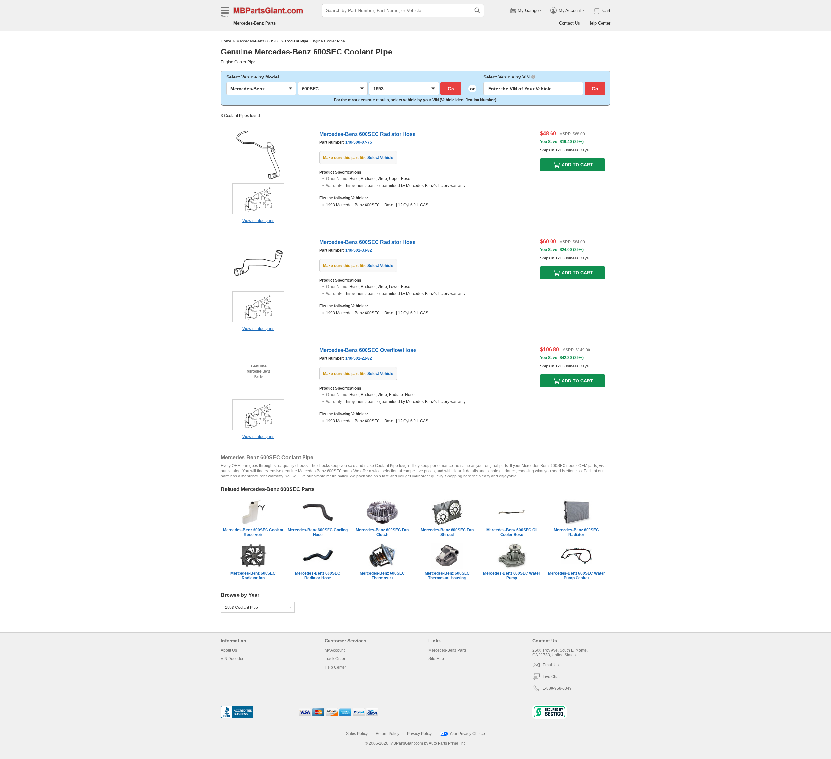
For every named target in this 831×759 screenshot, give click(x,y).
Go (451, 88)
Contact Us (569, 23)
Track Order (335, 659)
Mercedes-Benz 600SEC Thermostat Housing (447, 575)
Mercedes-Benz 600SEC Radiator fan (253, 575)
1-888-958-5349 (557, 688)
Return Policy (387, 733)
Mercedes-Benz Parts (254, 23)
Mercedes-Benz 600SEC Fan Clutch (382, 532)
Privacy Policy (419, 733)
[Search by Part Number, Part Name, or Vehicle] (477, 10)
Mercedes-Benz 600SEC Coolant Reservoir (253, 532)
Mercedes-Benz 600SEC (258, 41)
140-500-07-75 (358, 142)
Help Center (599, 23)
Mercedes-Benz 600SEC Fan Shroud (447, 532)
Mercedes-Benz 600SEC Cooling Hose (318, 532)
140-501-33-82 (358, 250)
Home (226, 41)
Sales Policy (357, 733)
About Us (229, 650)
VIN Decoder (232, 659)
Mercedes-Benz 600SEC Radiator (576, 532)
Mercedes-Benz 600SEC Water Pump (511, 575)
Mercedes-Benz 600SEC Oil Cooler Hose (511, 532)
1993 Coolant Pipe (241, 607)
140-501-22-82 (358, 358)
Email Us (551, 665)
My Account (335, 650)
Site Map (436, 659)
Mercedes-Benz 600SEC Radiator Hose (317, 575)
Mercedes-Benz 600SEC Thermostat (382, 575)
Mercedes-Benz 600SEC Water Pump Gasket (576, 575)
